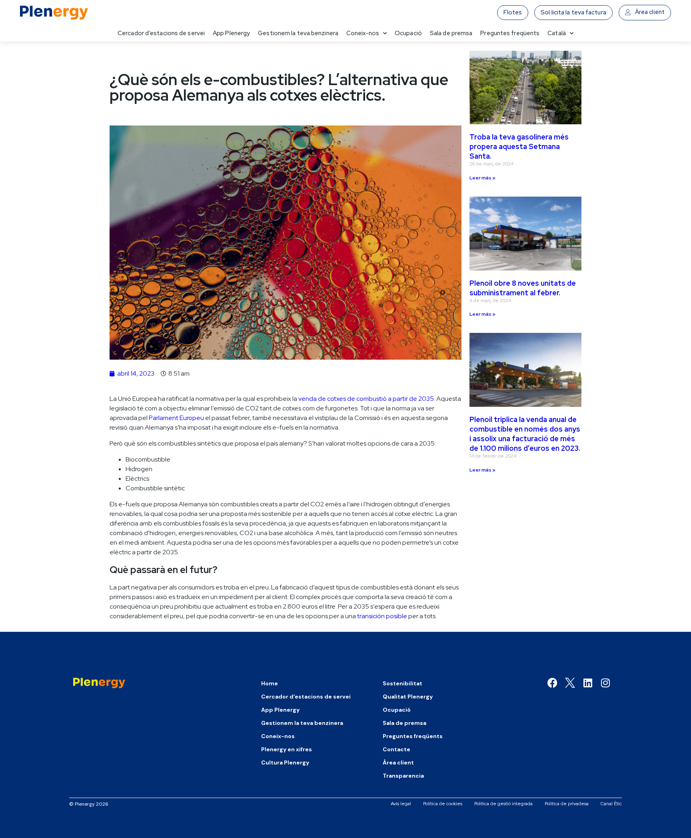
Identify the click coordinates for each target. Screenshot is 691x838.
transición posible (382, 616)
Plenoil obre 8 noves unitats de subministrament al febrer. (522, 288)
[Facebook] (552, 683)
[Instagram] (605, 683)
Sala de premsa (451, 33)
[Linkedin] (588, 683)
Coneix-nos (362, 33)
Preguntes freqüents (509, 33)
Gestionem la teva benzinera (298, 33)
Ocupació (408, 33)
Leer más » (482, 178)
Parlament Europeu (176, 418)
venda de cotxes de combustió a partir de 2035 (366, 398)
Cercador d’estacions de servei (161, 33)
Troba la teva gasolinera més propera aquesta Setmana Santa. (519, 146)
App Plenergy (231, 33)
